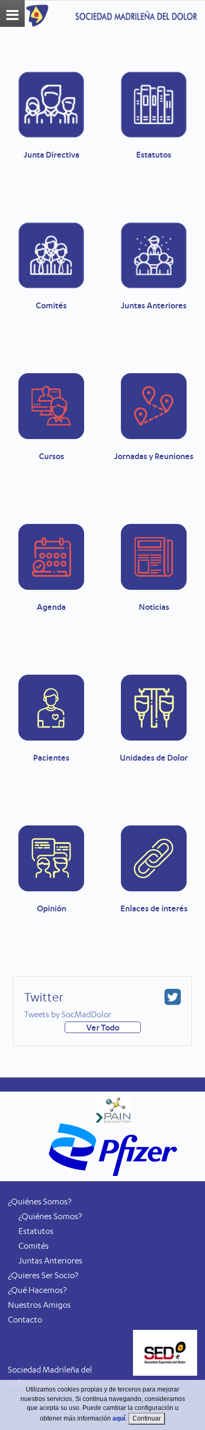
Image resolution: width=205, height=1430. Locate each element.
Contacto (25, 1320)
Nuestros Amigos (39, 1305)
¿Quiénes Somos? (50, 1216)
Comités (33, 1246)
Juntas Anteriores (50, 1261)
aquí (118, 1418)
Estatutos (36, 1231)
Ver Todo (102, 1027)
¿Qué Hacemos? (37, 1290)
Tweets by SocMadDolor (67, 1014)
